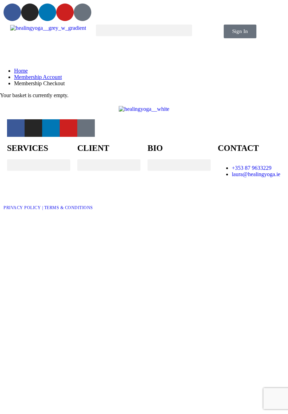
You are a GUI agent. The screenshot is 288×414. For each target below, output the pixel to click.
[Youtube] (65, 12)
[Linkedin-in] (47, 12)
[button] (144, 30)
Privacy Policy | (24, 207)
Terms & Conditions (68, 207)
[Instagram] (30, 12)
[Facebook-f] (12, 12)
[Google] (82, 12)
